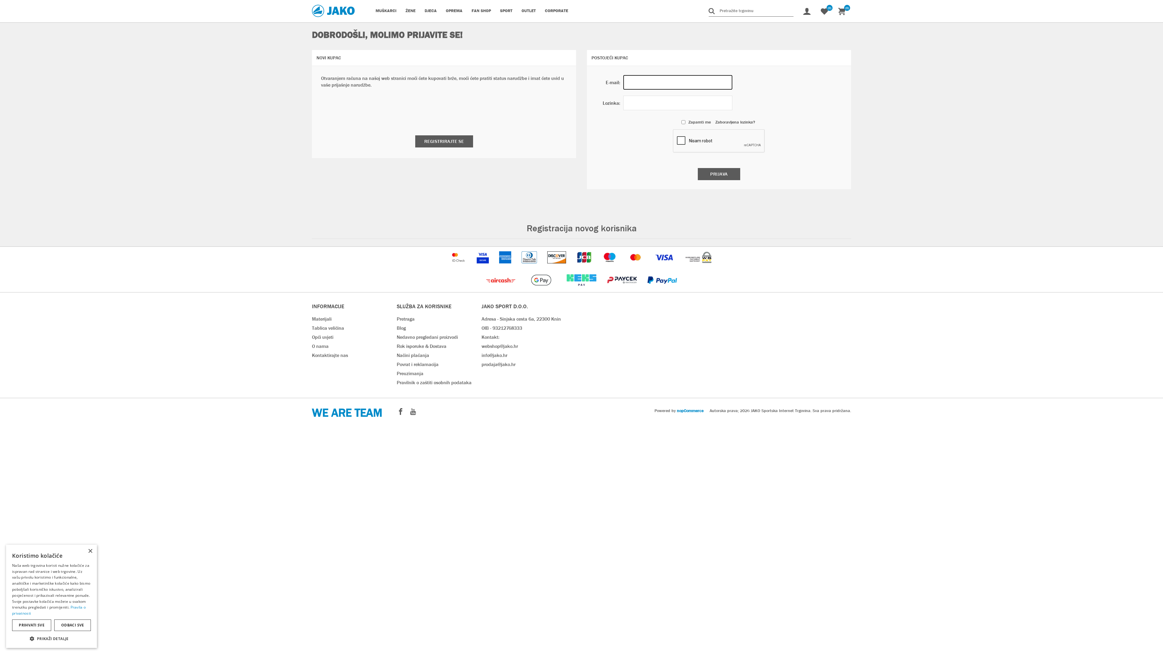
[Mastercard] (636, 266)
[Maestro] (610, 266)
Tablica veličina (328, 328)
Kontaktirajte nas (330, 355)
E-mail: (613, 82)
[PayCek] (622, 289)
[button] (51, 638)
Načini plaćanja (413, 355)
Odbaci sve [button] (72, 625)
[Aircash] (501, 289)
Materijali (322, 319)
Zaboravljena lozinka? (735, 122)
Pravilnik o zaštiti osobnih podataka (434, 382)
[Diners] (530, 266)
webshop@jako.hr (500, 346)
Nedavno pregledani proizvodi (427, 337)
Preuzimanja (410, 373)
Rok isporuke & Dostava (421, 346)
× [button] (90, 551)
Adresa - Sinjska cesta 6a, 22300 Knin (521, 319)
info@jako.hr (494, 355)
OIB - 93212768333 (502, 328)
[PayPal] (662, 289)
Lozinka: (611, 103)
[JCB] (585, 266)
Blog (401, 328)
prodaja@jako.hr (498, 364)
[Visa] (665, 266)
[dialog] (51, 596)
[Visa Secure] (483, 266)
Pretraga (406, 319)
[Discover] (557, 266)
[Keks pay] (582, 289)
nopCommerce (690, 410)
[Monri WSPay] (698, 266)
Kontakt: (490, 337)
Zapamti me (699, 122)
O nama (320, 346)
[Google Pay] (542, 289)
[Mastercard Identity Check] (459, 266)
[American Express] (506, 266)
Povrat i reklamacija (418, 364)
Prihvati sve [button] (32, 625)
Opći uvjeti (322, 337)
